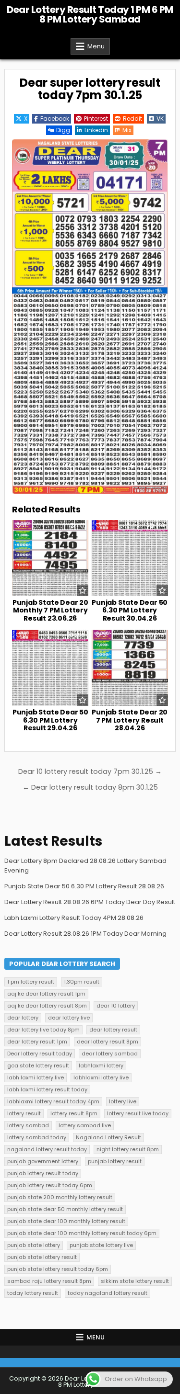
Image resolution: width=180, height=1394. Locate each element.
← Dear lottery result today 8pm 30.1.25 (90, 787)
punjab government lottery (42, 1161)
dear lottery (22, 1017)
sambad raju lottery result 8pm (49, 1281)
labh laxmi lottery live (35, 1077)
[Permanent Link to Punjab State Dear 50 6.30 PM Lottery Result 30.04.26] (130, 558)
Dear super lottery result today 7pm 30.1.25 (90, 89)
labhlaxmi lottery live (101, 1077)
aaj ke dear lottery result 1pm (46, 993)
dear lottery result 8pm (107, 1041)
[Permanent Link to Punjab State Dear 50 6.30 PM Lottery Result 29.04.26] (50, 668)
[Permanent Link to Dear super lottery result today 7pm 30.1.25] (90, 316)
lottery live (122, 1101)
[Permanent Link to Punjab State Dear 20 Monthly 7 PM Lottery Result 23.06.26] (50, 558)
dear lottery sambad (110, 1053)
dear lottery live (69, 1017)
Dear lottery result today (39, 1053)
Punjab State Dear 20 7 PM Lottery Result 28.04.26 (130, 720)
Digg (63, 130)
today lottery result (32, 1293)
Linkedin (96, 130)
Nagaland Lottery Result (108, 1137)
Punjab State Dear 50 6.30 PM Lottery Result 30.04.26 (130, 610)
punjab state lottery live (101, 1245)
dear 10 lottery (115, 1005)
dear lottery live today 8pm (43, 1029)
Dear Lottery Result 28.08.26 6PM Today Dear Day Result (89, 902)
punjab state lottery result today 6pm (57, 1269)
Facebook (54, 118)
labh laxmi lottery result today (47, 1089)
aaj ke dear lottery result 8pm (47, 1005)
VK (160, 118)
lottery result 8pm (73, 1113)
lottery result (24, 1113)
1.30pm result (81, 982)
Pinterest (96, 118)
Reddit (132, 118)
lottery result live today (137, 1113)
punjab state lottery (33, 1245)
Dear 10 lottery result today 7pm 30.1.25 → (90, 771)
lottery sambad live (85, 1125)
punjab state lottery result (42, 1257)
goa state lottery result (38, 1065)
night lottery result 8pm (127, 1149)
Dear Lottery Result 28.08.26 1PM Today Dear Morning (85, 933)
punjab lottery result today (42, 1173)
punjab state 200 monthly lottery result (59, 1197)
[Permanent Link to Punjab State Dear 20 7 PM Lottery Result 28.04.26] (130, 668)
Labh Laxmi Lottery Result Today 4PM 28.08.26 (74, 917)
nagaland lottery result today (47, 1149)
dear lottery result (113, 1029)
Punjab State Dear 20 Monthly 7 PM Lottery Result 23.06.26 (50, 610)
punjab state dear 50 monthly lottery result (65, 1209)
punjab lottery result (115, 1161)
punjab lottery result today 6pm (49, 1185)
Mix (127, 130)
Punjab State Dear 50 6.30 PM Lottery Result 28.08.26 (84, 886)
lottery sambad (28, 1125)
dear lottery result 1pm (37, 1041)
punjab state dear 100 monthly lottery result (66, 1221)
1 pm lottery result (30, 982)
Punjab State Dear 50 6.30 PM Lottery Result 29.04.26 (50, 720)
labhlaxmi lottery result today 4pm (53, 1101)
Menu (96, 46)
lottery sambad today (36, 1137)
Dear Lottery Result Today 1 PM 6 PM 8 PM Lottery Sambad (90, 14)
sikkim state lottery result (135, 1281)
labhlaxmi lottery (101, 1065)
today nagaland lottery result (107, 1293)
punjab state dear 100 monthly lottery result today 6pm (81, 1233)
